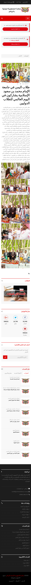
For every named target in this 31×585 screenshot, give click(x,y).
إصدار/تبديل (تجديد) (14, 377)
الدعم (23, 581)
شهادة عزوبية (25, 514)
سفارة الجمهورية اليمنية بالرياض (15, 575)
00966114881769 (23, 494)
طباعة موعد (26, 563)
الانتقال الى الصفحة (14, 29)
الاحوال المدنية (17, 373)
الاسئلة (17, 581)
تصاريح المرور (8, 373)
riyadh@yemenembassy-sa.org (20, 491)
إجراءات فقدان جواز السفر (12, 409)
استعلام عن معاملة (14, 44)
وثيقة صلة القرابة (24, 512)
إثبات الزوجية (25, 517)
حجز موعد (26, 560)
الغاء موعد (26, 565)
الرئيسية (11, 581)
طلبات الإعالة (25, 509)
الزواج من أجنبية (25, 506)
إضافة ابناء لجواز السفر (13, 398)
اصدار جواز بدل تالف (14, 419)
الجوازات (26, 373)
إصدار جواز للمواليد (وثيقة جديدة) (11, 387)
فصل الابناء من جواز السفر (12, 451)
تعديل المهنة (16, 441)
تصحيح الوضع (16, 430)
